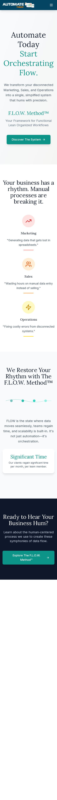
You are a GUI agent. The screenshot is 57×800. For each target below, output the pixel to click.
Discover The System (26, 139)
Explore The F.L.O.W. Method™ (26, 557)
